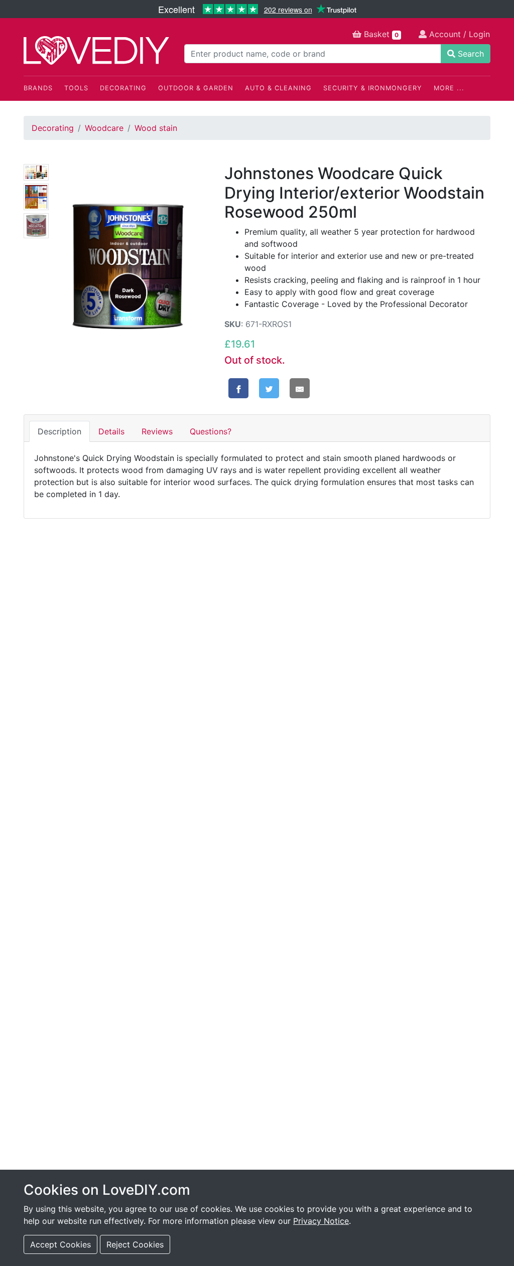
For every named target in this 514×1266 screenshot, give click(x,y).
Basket (380, 34)
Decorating (123, 88)
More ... (449, 88)
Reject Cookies (135, 1244)
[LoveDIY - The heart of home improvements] (96, 50)
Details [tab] (111, 431)
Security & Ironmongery (372, 88)
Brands (38, 88)
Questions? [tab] (210, 431)
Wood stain (156, 128)
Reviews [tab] (157, 431)
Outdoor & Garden (195, 88)
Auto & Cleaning (278, 88)
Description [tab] (59, 431)
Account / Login (458, 34)
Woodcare (104, 128)
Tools (76, 88)
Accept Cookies (60, 1244)
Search (469, 54)
